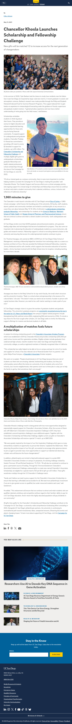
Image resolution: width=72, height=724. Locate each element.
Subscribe (56, 654)
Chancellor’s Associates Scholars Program (50, 334)
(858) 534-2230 (9, 679)
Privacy (61, 721)
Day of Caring (55, 201)
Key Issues (7, 705)
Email (11, 651)
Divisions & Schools (35, 716)
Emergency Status (9, 690)
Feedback (67, 721)
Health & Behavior (36, 579)
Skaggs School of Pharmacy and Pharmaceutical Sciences (42, 214)
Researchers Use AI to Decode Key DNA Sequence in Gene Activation (36, 585)
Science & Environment (34, 593)
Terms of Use (46, 721)
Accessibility (54, 721)
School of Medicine (49, 211)
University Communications (12, 702)
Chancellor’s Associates (32, 354)
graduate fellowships (11, 211)
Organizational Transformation (13, 699)
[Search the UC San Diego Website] (68, 3)
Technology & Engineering (35, 606)
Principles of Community (11, 696)
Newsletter (7, 687)
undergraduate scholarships (55, 209)
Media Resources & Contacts (12, 684)
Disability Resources (10, 693)
